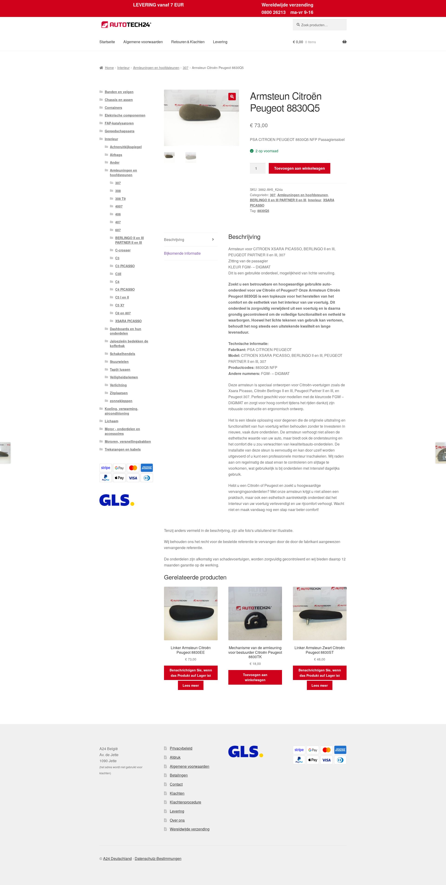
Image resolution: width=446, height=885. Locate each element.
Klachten (177, 793)
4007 (119, 206)
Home (109, 67)
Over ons (177, 820)
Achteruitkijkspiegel (126, 146)
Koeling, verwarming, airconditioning (121, 411)
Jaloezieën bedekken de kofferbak (129, 343)
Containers (113, 107)
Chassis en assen (119, 99)
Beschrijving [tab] (174, 239)
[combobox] (320, 24)
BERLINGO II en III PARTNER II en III (278, 200)
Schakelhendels (122, 353)
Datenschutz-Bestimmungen (158, 858)
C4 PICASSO (125, 289)
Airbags (116, 154)
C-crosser (123, 250)
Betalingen (179, 775)
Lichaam (111, 421)
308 (118, 190)
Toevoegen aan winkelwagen (299, 168)
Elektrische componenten (125, 115)
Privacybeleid (181, 748)
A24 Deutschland (117, 858)
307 (185, 67)
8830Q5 (263, 210)
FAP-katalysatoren (119, 123)
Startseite (107, 41)
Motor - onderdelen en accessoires (122, 431)
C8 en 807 (123, 313)
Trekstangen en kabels (123, 449)
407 (118, 222)
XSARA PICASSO (128, 321)
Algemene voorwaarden (143, 41)
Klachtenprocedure (185, 802)
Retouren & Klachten (188, 41)
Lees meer (191, 685)
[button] (232, 96)
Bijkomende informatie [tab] (182, 253)
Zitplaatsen (119, 392)
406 (118, 214)
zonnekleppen (121, 400)
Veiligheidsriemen (124, 377)
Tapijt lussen (120, 369)
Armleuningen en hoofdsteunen (156, 67)
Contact (176, 784)
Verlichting (118, 385)
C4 (117, 281)
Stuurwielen (119, 361)
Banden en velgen (119, 91)
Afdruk (175, 757)
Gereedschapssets (119, 131)
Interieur (123, 67)
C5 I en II (122, 297)
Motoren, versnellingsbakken (128, 441)
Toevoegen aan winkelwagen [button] (255, 677)
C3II (118, 273)
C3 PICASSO (125, 266)
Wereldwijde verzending (190, 829)
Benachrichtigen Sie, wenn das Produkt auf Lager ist (191, 673)
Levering (220, 41)
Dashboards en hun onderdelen (125, 331)
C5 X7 (119, 305)
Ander (114, 162)
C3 (117, 258)
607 (118, 230)
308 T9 (120, 198)
